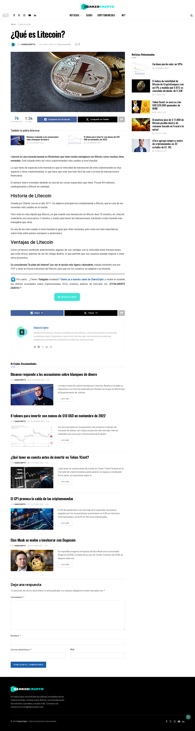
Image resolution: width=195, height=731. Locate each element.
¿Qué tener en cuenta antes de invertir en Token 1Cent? (50, 457)
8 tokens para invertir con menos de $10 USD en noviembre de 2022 (102, 138)
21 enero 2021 (160, 94)
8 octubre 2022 (36, 545)
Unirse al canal (68, 296)
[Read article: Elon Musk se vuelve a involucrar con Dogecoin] (32, 560)
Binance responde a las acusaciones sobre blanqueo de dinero (42, 138)
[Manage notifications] (188, 717)
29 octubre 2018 (46, 44)
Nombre (16, 635)
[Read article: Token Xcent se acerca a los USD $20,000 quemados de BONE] (141, 107)
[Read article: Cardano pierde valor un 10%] (141, 69)
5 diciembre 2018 (161, 68)
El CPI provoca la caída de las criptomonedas (42, 498)
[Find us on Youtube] (29, 15)
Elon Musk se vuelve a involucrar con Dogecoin (43, 540)
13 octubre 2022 (36, 504)
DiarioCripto (28, 44)
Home (13, 24)
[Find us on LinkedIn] (35, 15)
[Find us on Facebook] (14, 15)
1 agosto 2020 (160, 133)
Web (72, 649)
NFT (124, 15)
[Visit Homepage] (97, 5)
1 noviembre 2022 (93, 143)
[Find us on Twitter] (19, 15)
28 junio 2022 (160, 112)
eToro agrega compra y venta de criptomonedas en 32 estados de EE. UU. (167, 144)
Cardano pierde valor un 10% (167, 64)
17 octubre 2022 (36, 463)
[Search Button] (191, 15)
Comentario (18, 597)
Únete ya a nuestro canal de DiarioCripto (82, 279)
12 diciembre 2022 (36, 143)
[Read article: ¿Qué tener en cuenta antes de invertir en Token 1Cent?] (32, 477)
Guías (89, 15)
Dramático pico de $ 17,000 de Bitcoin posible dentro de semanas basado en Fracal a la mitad (168, 124)
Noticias (74, 15)
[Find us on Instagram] (24, 15)
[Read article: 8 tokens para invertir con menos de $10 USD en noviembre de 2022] (75, 140)
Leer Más (66, 398)
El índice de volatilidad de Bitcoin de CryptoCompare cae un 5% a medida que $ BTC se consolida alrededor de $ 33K (168, 86)
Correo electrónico (21, 649)
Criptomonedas (106, 15)
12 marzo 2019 (160, 151)
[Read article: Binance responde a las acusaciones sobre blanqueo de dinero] (17, 140)
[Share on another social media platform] (121, 119)
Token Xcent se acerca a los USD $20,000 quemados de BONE (166, 105)
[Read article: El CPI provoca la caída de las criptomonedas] (32, 519)
